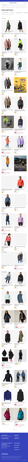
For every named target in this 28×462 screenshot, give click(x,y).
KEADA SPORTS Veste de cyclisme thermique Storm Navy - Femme (6, 403)
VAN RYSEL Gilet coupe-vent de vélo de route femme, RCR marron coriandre (7, 189)
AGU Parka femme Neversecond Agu (19, 402)
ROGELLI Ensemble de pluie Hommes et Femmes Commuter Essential (19, 384)
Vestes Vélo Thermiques (19, 12)
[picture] (7, 26)
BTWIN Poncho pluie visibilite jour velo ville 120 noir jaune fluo (7, 265)
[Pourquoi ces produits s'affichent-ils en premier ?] (1, 18)
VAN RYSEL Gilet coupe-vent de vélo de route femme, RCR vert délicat (7, 305)
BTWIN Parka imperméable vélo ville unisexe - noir (19, 265)
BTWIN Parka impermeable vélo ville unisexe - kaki (19, 344)
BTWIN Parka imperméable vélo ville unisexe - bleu (19, 305)
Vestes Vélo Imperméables (5, 12)
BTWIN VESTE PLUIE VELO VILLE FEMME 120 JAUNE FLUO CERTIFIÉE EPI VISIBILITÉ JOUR (7, 129)
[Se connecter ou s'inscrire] (24, 3)
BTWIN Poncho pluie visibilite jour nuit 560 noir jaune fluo (20, 52)
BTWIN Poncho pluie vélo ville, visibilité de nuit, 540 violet (7, 52)
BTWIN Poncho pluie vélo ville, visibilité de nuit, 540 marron (7, 110)
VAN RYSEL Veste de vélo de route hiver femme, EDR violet (19, 227)
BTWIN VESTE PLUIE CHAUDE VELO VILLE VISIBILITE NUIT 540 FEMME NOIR (19, 285)
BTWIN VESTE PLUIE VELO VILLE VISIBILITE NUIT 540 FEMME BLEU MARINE (20, 129)
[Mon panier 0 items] (26, 3)
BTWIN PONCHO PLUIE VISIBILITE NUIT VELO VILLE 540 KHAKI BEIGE (20, 71)
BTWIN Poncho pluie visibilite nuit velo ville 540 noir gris (7, 71)
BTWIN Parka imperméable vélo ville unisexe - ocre (7, 169)
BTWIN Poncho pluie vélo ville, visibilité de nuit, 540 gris (7, 91)
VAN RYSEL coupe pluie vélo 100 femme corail (19, 208)
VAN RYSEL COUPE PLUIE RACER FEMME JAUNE (19, 247)
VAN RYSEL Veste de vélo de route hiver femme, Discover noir (7, 344)
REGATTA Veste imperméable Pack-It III (7, 421)
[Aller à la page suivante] (17, 429)
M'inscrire (20, 169)
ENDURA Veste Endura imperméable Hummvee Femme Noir (7, 384)
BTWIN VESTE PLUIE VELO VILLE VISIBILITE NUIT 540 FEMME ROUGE (7, 247)
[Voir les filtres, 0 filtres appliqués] (2, 17)
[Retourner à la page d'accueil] (13, 2)
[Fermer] (26, 0)
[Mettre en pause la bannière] (25, 0)
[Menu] (2, 3)
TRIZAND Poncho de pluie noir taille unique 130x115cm (7, 363)
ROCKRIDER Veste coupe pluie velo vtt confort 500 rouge (19, 189)
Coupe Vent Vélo (12, 12)
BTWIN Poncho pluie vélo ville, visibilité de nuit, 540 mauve (20, 149)
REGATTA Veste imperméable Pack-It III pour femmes (7, 324)
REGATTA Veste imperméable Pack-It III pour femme (19, 421)
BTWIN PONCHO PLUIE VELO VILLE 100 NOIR (20, 33)
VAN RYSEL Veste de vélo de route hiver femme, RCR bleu (7, 208)
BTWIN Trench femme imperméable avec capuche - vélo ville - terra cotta (7, 149)
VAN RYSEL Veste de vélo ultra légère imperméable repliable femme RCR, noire (20, 110)
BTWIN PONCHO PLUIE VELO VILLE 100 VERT (7, 33)
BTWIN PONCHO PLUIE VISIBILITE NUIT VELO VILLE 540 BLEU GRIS (7, 285)
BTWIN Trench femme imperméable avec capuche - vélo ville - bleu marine (7, 227)
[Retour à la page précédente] (11, 429)
